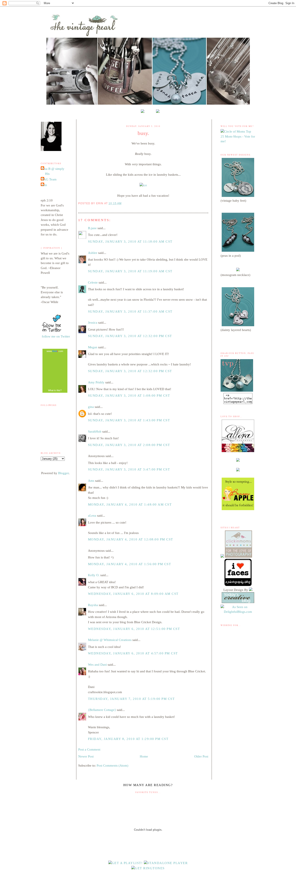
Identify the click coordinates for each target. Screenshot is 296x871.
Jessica (92, 322)
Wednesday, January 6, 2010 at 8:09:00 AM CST (133, 593)
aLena (92, 515)
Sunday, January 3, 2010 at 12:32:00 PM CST (130, 336)
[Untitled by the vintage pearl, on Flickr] (51, 331)
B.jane (92, 228)
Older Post (201, 756)
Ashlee (92, 253)
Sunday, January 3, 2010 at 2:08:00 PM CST (129, 445)
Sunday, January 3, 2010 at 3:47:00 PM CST (129, 469)
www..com (55, 351)
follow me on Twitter (56, 336)
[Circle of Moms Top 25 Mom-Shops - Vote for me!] (238, 141)
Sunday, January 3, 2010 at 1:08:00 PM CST (129, 395)
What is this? (55, 390)
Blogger (63, 473)
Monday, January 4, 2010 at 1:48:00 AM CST (130, 504)
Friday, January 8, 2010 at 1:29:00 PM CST (128, 739)
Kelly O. (93, 575)
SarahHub (94, 431)
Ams (91, 480)
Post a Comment (89, 749)
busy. (143, 133)
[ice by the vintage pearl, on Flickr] (143, 185)
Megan (92, 347)
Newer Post (86, 756)
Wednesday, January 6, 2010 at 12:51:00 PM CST (134, 629)
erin (44, 185)
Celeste (93, 282)
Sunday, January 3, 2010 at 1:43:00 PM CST (129, 420)
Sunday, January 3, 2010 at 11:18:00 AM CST (130, 241)
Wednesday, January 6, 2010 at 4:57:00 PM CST (133, 653)
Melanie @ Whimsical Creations (110, 640)
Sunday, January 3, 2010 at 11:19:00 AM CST (130, 271)
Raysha (93, 605)
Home (144, 756)
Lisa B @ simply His (53, 171)
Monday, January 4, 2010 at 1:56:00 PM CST (129, 564)
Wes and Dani (97, 664)
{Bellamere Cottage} (102, 710)
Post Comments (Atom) (112, 765)
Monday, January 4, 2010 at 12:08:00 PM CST (130, 539)
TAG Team (49, 179)
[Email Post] (123, 203)
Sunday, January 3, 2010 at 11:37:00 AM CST (130, 311)
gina (91, 407)
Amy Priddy (96, 382)
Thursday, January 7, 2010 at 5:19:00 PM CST (131, 699)
